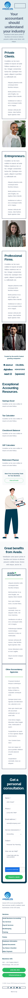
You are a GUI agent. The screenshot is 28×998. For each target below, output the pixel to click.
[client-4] (20, 369)
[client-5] (8, 373)
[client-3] (8, 369)
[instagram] (14, 987)
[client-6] (20, 373)
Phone (8, 809)
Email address (10, 819)
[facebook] (8, 987)
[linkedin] (20, 987)
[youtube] (17, 987)
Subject (7, 840)
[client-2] (20, 364)
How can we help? (11, 851)
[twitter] (11, 987)
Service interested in (13, 830)
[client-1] (8, 364)
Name (7, 798)
